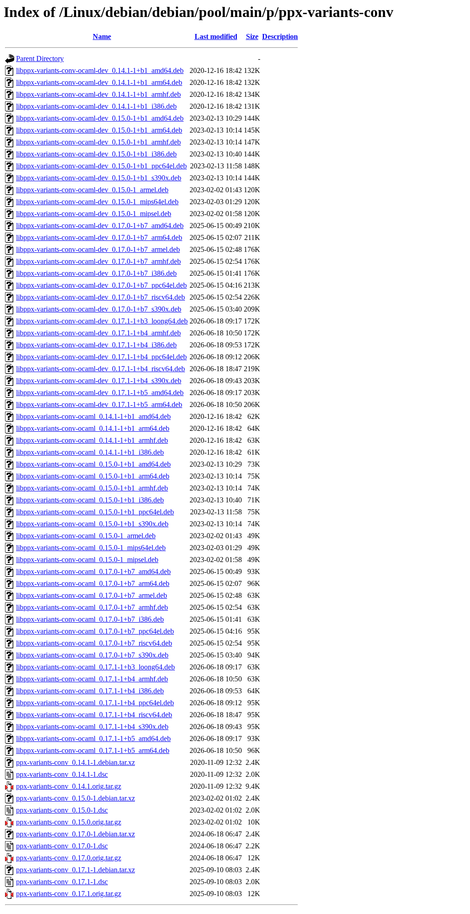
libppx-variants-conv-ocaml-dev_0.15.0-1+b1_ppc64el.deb (101, 166)
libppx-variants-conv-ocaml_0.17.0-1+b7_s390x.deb (92, 655)
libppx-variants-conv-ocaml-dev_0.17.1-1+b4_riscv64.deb (100, 369)
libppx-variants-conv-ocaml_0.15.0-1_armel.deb (86, 536)
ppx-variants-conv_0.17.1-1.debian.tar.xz (75, 870)
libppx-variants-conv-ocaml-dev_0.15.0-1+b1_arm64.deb (99, 130)
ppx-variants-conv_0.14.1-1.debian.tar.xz (75, 762)
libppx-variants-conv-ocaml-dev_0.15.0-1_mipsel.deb (93, 213)
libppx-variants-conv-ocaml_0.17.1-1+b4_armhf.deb (92, 679)
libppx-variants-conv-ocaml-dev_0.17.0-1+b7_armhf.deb (98, 261)
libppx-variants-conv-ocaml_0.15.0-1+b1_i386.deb (90, 500)
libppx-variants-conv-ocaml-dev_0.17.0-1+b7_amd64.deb (100, 225)
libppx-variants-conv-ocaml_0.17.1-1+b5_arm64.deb (92, 750)
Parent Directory (40, 58)
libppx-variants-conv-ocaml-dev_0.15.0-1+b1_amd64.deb (100, 118)
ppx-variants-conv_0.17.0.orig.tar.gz (68, 858)
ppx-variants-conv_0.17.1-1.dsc (62, 882)
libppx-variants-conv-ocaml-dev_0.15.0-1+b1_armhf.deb (98, 142)
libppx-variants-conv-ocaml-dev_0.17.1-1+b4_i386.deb (96, 345)
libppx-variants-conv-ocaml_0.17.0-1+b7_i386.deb (90, 619)
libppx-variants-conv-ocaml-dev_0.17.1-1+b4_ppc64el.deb (101, 357)
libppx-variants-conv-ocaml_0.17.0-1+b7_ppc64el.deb (95, 631)
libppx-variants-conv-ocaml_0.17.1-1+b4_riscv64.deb (94, 715)
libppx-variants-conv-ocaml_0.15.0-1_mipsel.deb (87, 559)
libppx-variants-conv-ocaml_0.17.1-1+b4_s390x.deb (92, 726)
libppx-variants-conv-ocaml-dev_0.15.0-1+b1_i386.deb (96, 154)
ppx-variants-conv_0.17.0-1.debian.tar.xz (75, 834)
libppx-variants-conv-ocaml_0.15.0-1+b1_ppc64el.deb (95, 512)
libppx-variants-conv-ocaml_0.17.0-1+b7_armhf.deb (92, 607)
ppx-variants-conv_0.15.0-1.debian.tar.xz (75, 798)
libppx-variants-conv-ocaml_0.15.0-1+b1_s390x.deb (92, 524)
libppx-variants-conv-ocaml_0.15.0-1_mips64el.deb (91, 548)
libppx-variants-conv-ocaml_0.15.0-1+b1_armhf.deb (92, 488)
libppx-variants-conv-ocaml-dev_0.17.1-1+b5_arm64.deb (99, 404)
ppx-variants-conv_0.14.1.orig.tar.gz (68, 786)
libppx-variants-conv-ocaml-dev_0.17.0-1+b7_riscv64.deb (100, 297)
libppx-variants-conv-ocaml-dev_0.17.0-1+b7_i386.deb (96, 273)
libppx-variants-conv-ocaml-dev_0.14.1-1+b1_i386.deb (96, 106)
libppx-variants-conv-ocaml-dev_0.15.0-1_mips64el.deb (97, 202)
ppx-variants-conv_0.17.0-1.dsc (62, 846)
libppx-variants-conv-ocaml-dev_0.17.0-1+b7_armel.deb (98, 249)
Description (280, 36)
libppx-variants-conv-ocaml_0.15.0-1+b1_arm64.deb (92, 476)
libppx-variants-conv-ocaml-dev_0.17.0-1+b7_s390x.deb (98, 309)
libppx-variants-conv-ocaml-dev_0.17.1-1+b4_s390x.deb (98, 381)
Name (102, 36)
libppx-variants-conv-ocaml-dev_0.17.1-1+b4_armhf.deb (98, 333)
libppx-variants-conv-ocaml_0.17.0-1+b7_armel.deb (91, 595)
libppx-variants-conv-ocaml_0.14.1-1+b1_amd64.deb (93, 416)
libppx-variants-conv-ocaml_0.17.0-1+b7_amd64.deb (93, 571)
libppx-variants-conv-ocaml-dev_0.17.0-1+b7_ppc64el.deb (101, 285)
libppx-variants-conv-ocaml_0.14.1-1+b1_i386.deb (90, 452)
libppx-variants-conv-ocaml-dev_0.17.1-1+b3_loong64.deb (102, 321)
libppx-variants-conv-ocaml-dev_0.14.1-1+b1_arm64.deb (99, 82)
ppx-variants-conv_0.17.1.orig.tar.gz (68, 893)
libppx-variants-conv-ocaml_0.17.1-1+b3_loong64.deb (95, 667)
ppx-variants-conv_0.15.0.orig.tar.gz (68, 822)
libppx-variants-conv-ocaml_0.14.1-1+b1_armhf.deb (92, 440)
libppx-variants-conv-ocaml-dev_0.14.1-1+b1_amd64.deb (100, 70)
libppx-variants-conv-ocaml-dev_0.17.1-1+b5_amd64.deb (100, 392)
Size (252, 36)
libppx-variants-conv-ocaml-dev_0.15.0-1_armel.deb (92, 190)
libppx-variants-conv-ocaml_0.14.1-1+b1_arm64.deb (92, 428)
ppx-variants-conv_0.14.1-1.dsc (62, 774)
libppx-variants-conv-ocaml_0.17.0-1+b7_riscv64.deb (94, 643)
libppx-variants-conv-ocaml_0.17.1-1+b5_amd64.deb (93, 738)
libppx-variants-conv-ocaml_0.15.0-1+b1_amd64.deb (93, 464)
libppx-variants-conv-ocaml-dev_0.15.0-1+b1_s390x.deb (98, 178)
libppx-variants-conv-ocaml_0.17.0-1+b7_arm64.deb (92, 583)
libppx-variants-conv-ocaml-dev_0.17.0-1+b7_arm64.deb (99, 237)
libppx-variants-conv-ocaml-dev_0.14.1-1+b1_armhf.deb (98, 94)
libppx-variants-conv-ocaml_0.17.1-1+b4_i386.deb (90, 691)
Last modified (216, 36)
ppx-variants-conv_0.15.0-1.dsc (62, 810)
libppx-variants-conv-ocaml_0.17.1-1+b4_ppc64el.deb (95, 703)
